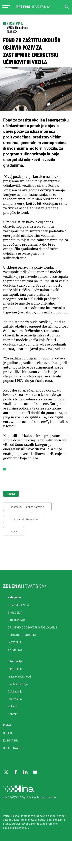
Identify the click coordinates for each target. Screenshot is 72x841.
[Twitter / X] (6, 772)
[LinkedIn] (25, 772)
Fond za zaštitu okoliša (24, 519)
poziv (13, 531)
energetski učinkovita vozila (27, 506)
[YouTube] (35, 772)
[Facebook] (16, 772)
